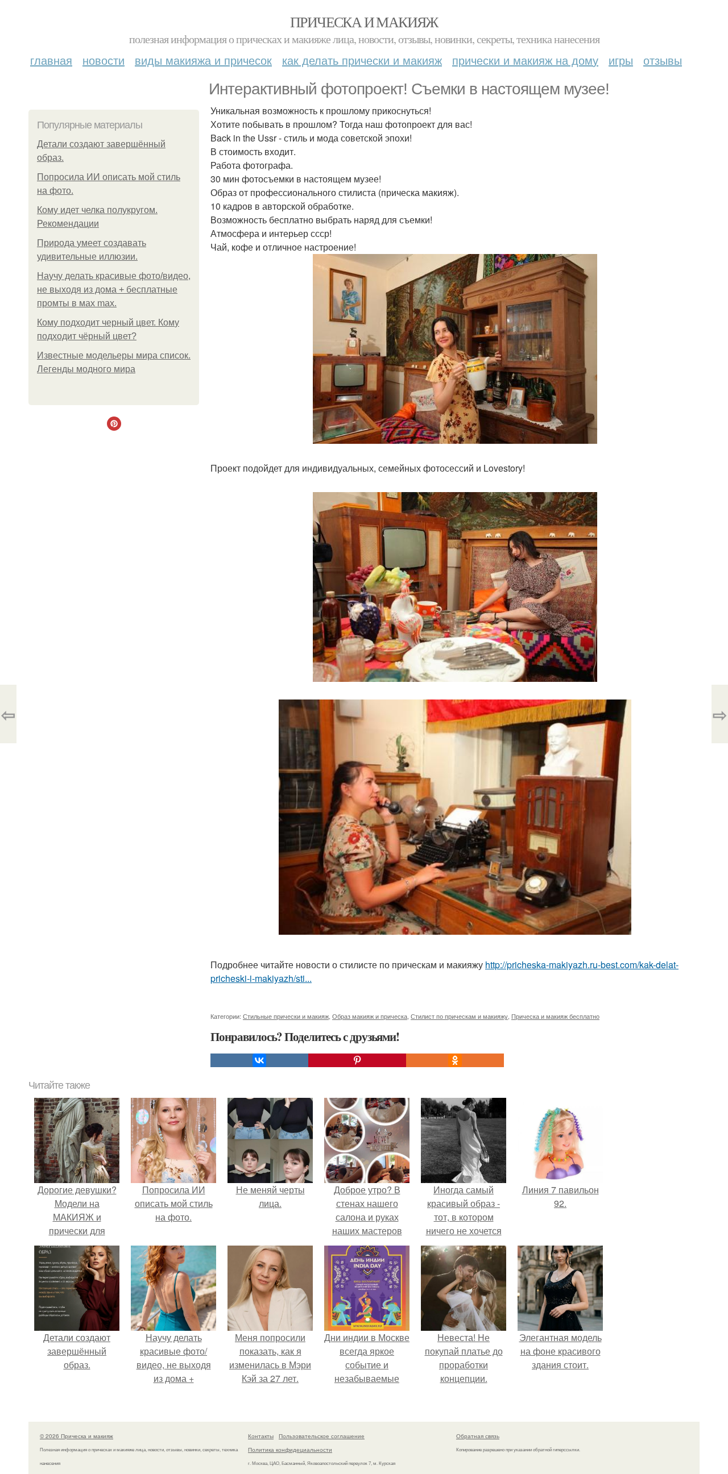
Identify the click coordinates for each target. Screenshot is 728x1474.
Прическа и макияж (364, 21)
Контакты (261, 1436)
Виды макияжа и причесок (203, 60)
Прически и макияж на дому (525, 60)
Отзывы (662, 60)
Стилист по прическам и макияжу (459, 1016)
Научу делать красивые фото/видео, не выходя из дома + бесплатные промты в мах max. (114, 289)
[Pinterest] (357, 1060)
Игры (621, 60)
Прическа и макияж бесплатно (555, 1016)
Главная (51, 60)
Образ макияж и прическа (369, 1016)
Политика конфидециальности (290, 1450)
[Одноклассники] (455, 1060)
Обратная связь (477, 1436)
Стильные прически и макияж (286, 1016)
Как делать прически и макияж (362, 60)
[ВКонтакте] (259, 1060)
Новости (103, 60)
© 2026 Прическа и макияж (76, 1436)
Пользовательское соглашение (322, 1436)
